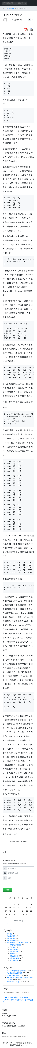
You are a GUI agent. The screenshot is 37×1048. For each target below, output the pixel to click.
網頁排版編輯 (14, 949)
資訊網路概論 (14, 960)
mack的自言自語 (17, 1043)
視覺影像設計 (14, 956)
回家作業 (13, 947)
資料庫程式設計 (15, 958)
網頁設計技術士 (12, 940)
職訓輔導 (13, 954)
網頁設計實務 (14, 951)
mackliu (10, 20)
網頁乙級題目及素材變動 (15, 973)
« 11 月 (6, 923)
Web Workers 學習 (13, 975)
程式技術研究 (11, 936)
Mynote (24, 1045)
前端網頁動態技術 (15, 945)
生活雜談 (9, 934)
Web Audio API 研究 (13, 982)
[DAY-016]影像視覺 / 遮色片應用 (16, 997)
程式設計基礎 (11, 938)
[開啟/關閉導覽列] (31, 3)
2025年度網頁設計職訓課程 (16, 971)
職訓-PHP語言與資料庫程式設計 (17, 942)
